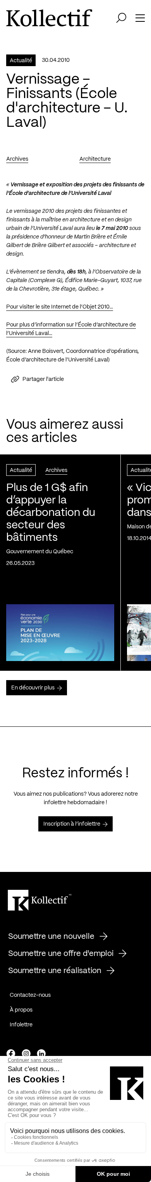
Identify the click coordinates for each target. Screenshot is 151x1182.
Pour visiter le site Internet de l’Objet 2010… (59, 307)
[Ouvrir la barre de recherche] (121, 18)
